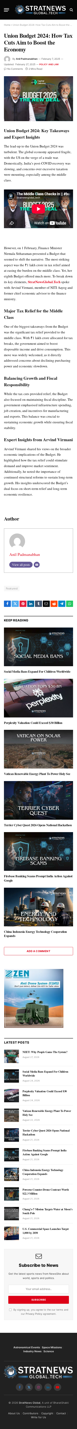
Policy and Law (49, 64)
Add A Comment (38, 951)
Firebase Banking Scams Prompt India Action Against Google (38, 878)
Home (7, 24)
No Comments (15, 68)
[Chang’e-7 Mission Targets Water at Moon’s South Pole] (11, 1213)
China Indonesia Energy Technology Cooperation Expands (35, 933)
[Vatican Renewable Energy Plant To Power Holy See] (38, 749)
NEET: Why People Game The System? (45, 1052)
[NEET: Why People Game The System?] (11, 1056)
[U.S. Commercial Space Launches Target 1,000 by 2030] (11, 1233)
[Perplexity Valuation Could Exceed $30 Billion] (38, 698)
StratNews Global (29, 1402)
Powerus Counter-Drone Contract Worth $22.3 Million (46, 1191)
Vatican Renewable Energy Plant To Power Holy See (37, 773)
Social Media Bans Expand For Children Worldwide (37, 671)
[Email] (37, 565)
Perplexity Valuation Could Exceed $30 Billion (33, 722)
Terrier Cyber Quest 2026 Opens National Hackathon (38, 825)
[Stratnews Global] (40, 10)
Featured (12, 588)
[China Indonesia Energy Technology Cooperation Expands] (38, 907)
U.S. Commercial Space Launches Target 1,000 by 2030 (46, 1231)
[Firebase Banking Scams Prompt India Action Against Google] (38, 851)
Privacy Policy (34, 1313)
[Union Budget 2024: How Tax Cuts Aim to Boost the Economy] (38, 98)
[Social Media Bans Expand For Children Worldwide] (38, 647)
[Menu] (6, 9)
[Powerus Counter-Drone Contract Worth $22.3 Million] (11, 1194)
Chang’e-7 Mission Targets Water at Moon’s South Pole (47, 1211)
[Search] (71, 9)
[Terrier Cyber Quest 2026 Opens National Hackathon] (38, 800)
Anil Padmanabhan (27, 58)
